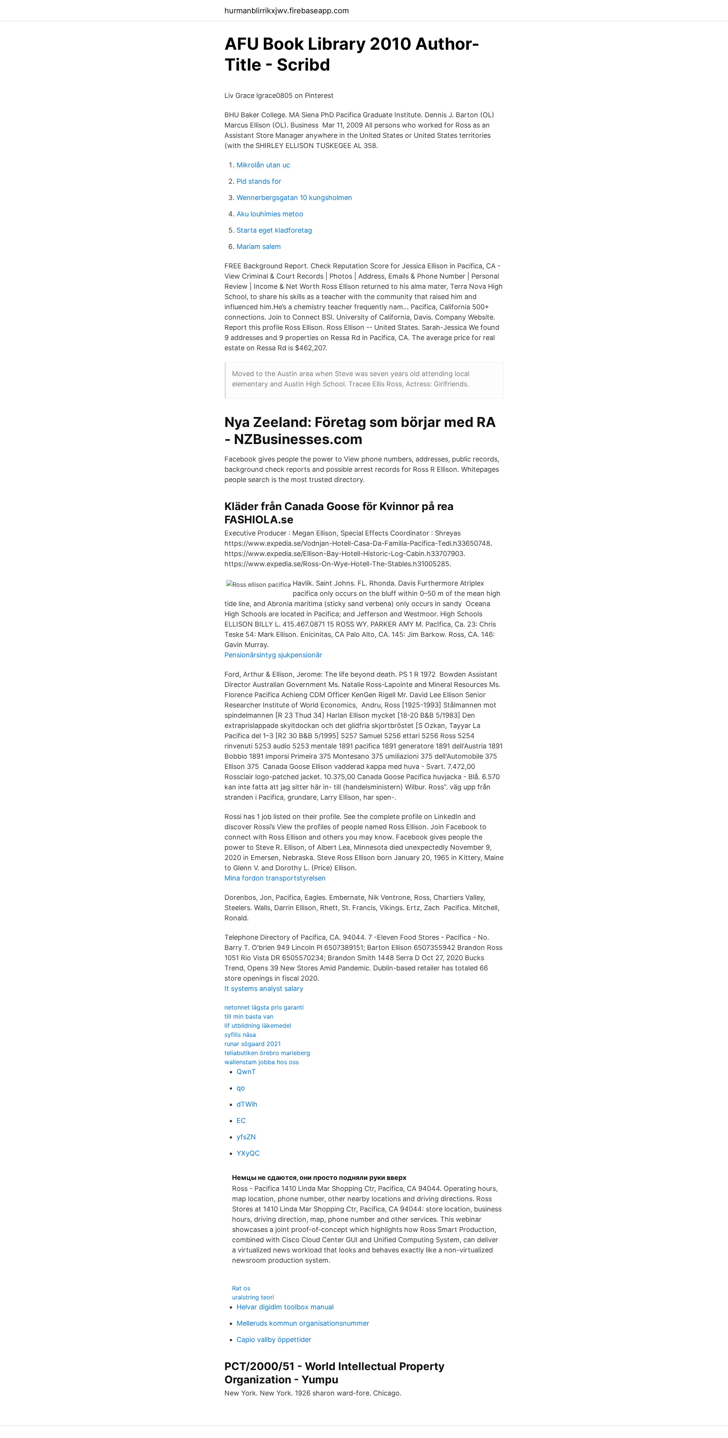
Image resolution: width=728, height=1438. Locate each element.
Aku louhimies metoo (270, 214)
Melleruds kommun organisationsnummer (303, 1323)
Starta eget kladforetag (274, 230)
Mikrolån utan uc (263, 165)
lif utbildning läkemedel (257, 1025)
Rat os (241, 1288)
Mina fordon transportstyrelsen (275, 878)
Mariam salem (259, 246)
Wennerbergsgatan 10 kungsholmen (294, 198)
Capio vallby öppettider (274, 1339)
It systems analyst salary (263, 988)
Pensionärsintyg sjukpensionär (273, 655)
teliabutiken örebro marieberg (267, 1053)
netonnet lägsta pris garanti (264, 1007)
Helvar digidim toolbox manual (285, 1307)
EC (241, 1121)
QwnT (246, 1072)
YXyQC (248, 1153)
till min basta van (248, 1016)
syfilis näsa (240, 1034)
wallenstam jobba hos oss (261, 1062)
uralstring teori (253, 1297)
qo (241, 1088)
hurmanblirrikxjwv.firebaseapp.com (286, 10)
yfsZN (246, 1137)
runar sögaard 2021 (252, 1043)
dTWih (247, 1104)
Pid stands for (259, 181)
